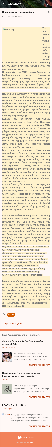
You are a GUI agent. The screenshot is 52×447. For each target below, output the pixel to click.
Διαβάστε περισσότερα (39, 365)
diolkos (11, 315)
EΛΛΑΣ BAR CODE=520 (15, 404)
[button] (48, 12)
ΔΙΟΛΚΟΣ (14, 4)
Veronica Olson (32, 442)
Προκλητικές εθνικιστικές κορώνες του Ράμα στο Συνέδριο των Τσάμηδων (21, 374)
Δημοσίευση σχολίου (13, 323)
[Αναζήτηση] (48, 5)
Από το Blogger (27, 437)
